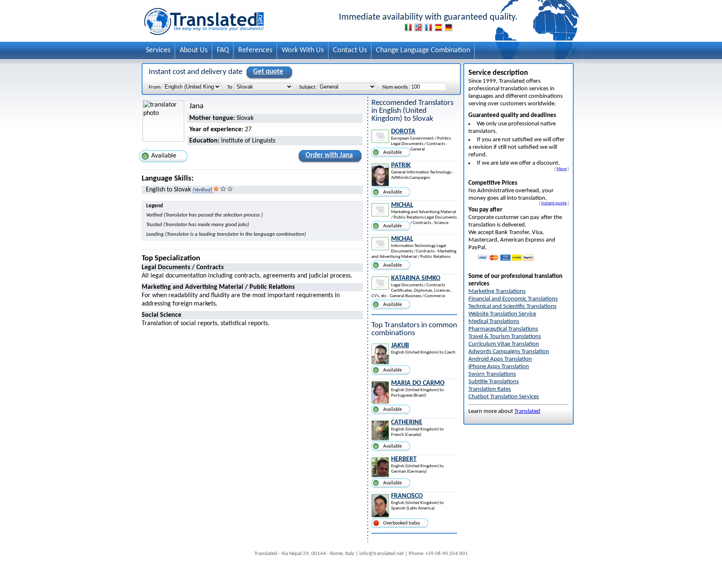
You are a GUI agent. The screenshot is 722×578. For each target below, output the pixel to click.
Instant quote (554, 203)
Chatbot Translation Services (503, 397)
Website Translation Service (502, 314)
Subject (307, 87)
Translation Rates (489, 389)
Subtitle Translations (493, 382)
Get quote (268, 71)
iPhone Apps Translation (498, 367)
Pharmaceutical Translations (503, 329)
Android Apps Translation (500, 359)
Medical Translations (493, 321)
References (255, 50)
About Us (194, 50)
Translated (527, 411)
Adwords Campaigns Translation (508, 352)
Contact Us (350, 50)
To (229, 87)
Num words (395, 87)
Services (158, 50)
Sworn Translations (492, 374)
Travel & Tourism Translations (504, 337)
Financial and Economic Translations (513, 299)
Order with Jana (329, 155)
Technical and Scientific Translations (512, 306)
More (562, 168)
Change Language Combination (423, 50)
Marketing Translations (497, 291)
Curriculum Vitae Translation (503, 344)
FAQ (223, 50)
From (154, 87)
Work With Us (303, 50)
